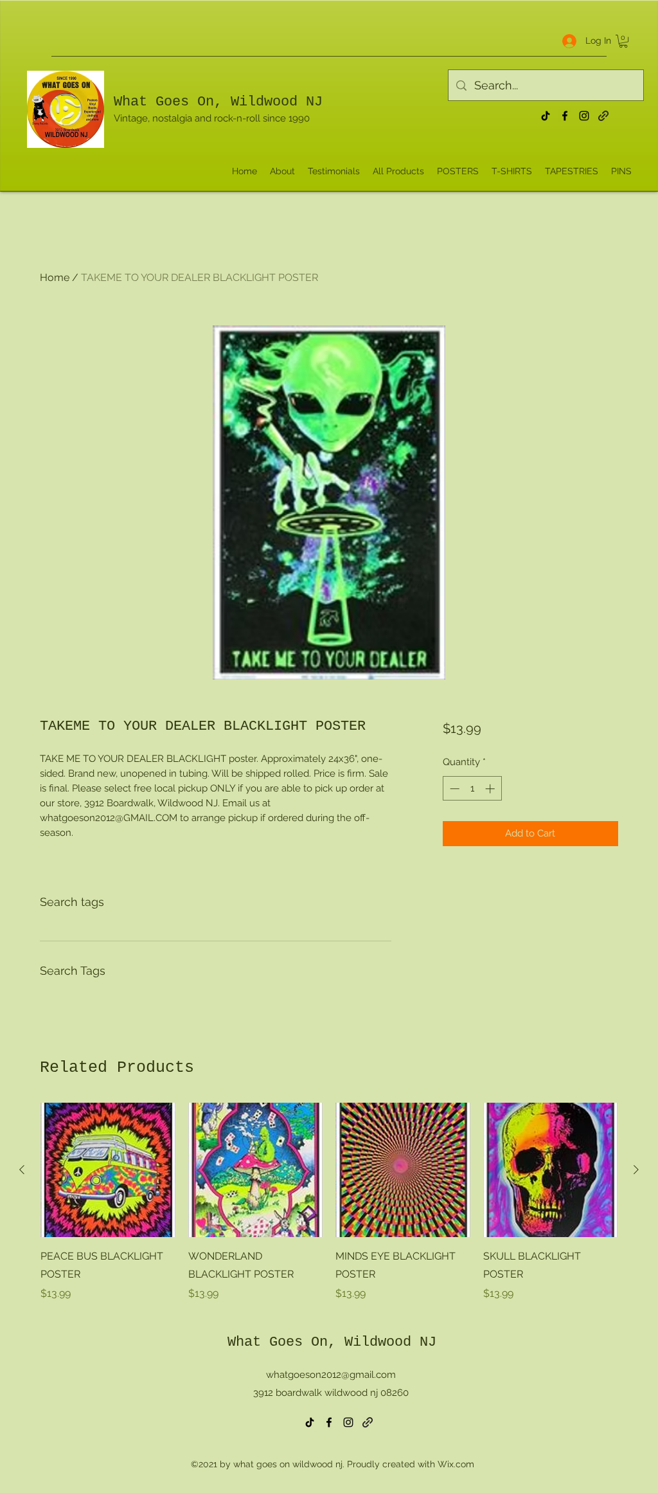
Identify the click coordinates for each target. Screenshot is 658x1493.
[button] (623, 41)
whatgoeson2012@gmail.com (331, 1374)
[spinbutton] (472, 789)
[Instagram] (584, 115)
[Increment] (491, 789)
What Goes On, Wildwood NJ (218, 102)
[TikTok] (545, 115)
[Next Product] (636, 1169)
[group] (329, 1202)
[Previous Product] (22, 1169)
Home (54, 277)
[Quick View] (107, 1170)
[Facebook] (564, 115)
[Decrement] (453, 789)
